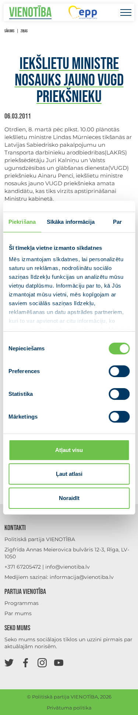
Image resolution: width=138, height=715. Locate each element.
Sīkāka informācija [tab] (71, 222)
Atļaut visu (69, 450)
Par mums (18, 613)
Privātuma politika (69, 708)
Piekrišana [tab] (22, 222)
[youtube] (58, 662)
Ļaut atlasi (69, 474)
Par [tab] (117, 222)
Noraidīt (69, 498)
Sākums (9, 31)
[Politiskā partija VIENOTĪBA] (30, 12)
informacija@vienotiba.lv (82, 577)
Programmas (21, 603)
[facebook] (25, 662)
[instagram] (42, 662)
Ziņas (24, 31)
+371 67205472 (22, 566)
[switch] (119, 371)
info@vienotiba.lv (67, 566)
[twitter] (9, 662)
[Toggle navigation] (125, 12)
